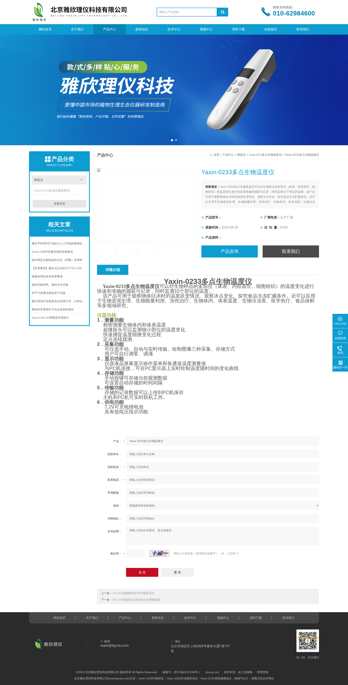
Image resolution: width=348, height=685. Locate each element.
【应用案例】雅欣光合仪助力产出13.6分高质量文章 (59, 268)
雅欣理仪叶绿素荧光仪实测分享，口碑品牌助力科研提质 (59, 301)
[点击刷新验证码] (159, 553)
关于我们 (77, 29)
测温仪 (38, 179)
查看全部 (59, 203)
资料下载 (238, 29)
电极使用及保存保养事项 (47, 276)
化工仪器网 (245, 672)
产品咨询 (229, 251)
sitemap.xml (212, 672)
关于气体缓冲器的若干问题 (48, 293)
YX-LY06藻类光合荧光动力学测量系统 (136, 599)
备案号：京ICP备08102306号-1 (181, 672)
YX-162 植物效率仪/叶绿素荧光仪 (133, 593)
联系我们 (302, 29)
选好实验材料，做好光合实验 (50, 284)
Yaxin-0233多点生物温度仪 (52, 190)
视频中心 (206, 29)
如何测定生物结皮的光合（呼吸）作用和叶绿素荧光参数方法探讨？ (59, 260)
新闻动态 (141, 29)
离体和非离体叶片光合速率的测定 (53, 309)
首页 (216, 154)
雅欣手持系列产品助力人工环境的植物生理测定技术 (59, 243)
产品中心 (109, 29)
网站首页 (45, 29)
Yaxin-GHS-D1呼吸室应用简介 (50, 317)
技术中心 (174, 29)
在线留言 (270, 29)
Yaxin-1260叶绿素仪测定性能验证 (52, 251)
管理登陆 (262, 672)
